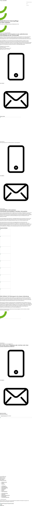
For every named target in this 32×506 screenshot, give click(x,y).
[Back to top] (2, 505)
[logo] (3, 0)
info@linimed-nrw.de (3, 480)
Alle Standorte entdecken (3, 414)
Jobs (27, 3)
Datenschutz (3, 494)
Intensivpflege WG (4, 486)
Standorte (5, 415)
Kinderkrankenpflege (5, 487)
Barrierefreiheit (4, 496)
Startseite (2, 415)
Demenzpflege (4, 488)
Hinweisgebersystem (5, 493)
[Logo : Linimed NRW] (16, 446)
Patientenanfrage (29, 2)
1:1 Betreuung (4, 485)
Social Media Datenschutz (5, 497)
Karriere (3, 490)
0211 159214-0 (2, 479)
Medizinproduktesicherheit (6, 495)
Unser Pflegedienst (4, 491)
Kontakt (27, 5)
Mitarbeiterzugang (3, 499)
